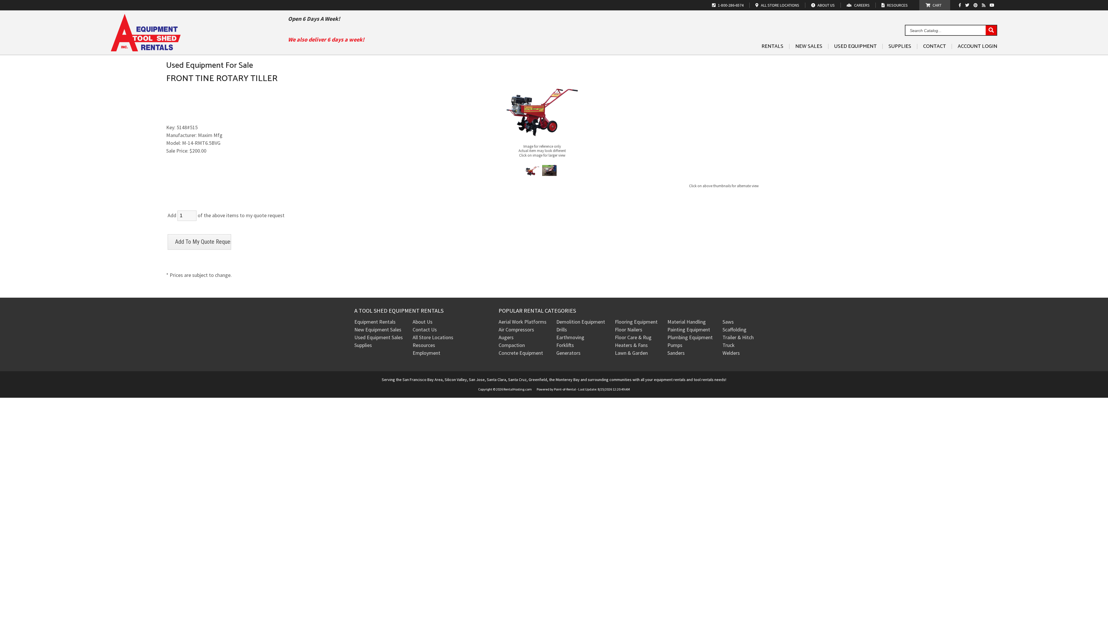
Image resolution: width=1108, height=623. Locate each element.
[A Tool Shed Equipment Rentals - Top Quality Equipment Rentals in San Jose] (146, 49)
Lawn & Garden (631, 353)
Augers (506, 337)
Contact (934, 46)
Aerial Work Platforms (522, 321)
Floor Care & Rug (633, 337)
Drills (561, 329)
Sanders (676, 353)
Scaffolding (734, 329)
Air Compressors (516, 329)
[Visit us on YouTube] (992, 5)
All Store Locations (433, 337)
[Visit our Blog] (984, 5)
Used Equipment (855, 46)
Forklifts (565, 345)
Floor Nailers (628, 329)
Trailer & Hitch (738, 337)
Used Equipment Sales (378, 337)
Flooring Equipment (636, 321)
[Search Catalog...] (991, 30)
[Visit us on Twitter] (968, 5)
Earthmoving (570, 337)
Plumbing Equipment (690, 337)
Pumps (674, 345)
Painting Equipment (688, 329)
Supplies (899, 46)
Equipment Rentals (375, 321)
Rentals (772, 46)
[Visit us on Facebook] (961, 5)
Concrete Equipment (521, 353)
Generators (568, 353)
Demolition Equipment (580, 321)
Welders (731, 353)
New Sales (808, 46)
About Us (423, 321)
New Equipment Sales (377, 329)
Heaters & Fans (631, 345)
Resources (424, 345)
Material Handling (686, 321)
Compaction (512, 345)
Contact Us (425, 329)
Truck (729, 345)
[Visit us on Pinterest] (976, 5)
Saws (728, 321)
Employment (426, 353)
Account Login (977, 46)
